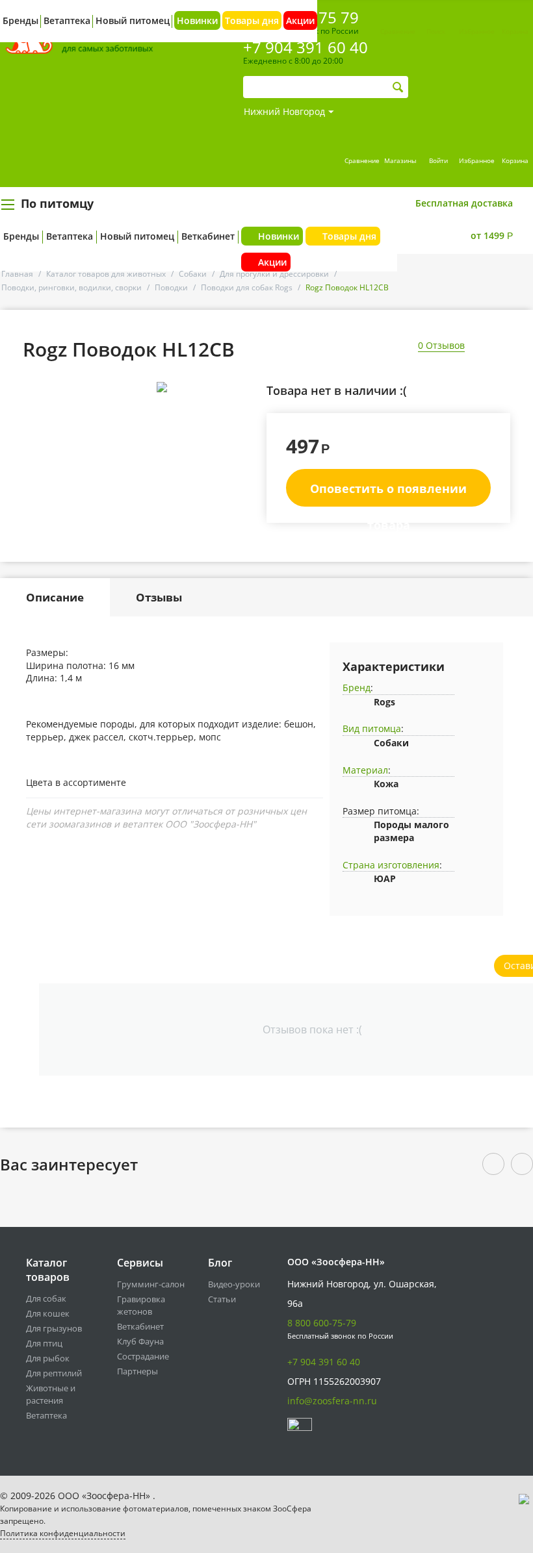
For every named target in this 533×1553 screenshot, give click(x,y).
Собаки (193, 273)
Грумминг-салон (151, 1284)
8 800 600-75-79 (321, 1323)
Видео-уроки (234, 1284)
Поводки (171, 287)
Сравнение (397, 31)
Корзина (515, 31)
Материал (365, 770)
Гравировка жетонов (141, 1305)
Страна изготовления (391, 865)
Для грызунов (54, 1328)
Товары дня (252, 20)
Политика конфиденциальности (62, 1533)
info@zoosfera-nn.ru (332, 1401)
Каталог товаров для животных (106, 273)
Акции (300, 20)
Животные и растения (50, 1394)
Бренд (356, 687)
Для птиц (44, 1343)
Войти (438, 160)
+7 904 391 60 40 (323, 1362)
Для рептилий (54, 1373)
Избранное (477, 31)
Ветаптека (69, 236)
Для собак (46, 1298)
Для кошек (48, 1313)
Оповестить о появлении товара (388, 494)
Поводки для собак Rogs (246, 287)
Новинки (197, 20)
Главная (17, 273)
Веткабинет (208, 236)
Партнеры (137, 1371)
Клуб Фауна (140, 1341)
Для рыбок (48, 1358)
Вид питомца (372, 728)
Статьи (222, 1299)
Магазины (400, 160)
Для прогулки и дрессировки (274, 273)
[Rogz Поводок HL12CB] (161, 387)
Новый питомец (137, 236)
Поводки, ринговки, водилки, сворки (71, 287)
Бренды (21, 236)
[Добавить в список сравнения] (245, 416)
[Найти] (398, 87)
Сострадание (143, 1356)
